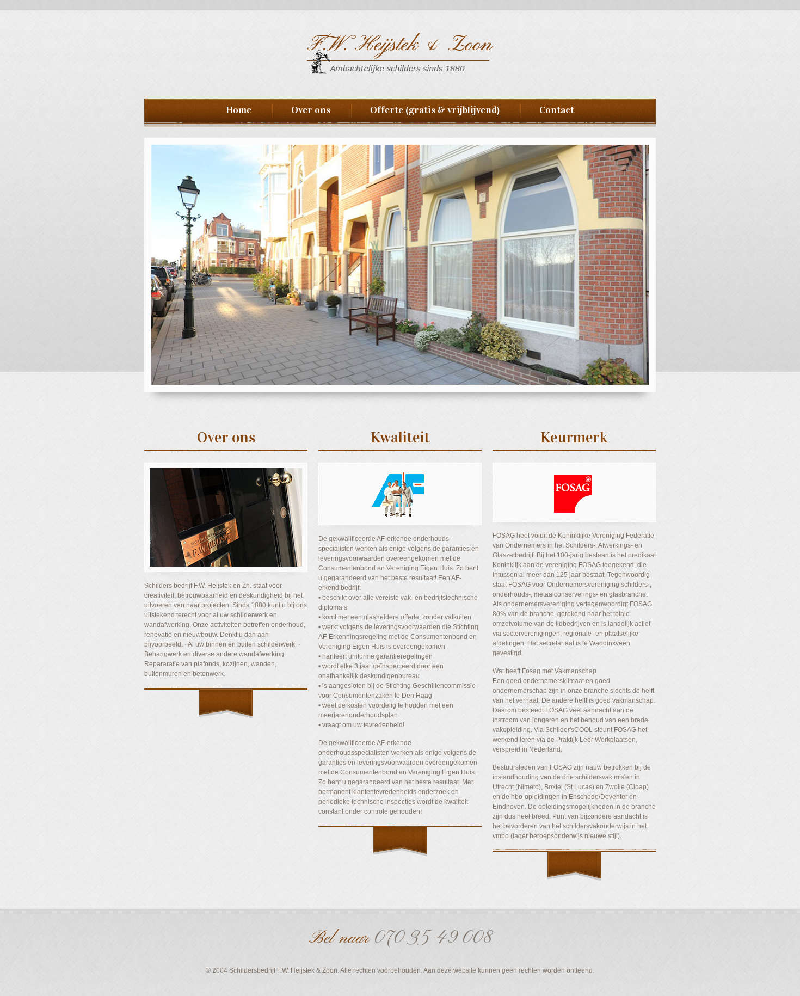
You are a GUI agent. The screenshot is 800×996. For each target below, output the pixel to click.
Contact (552, 110)
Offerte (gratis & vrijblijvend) (434, 110)
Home (243, 110)
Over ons (310, 110)
